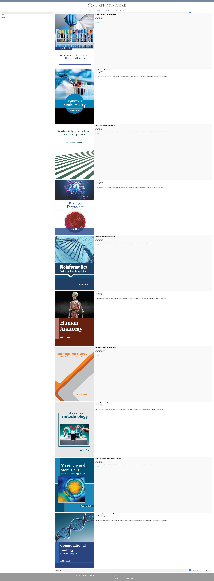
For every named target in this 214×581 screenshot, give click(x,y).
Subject (3, 14)
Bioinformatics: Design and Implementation (105, 236)
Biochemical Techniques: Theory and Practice (105, 14)
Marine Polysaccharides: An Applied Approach (105, 125)
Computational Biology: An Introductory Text (105, 513)
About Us (108, 10)
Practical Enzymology (100, 180)
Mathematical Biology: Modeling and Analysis (105, 347)
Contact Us (120, 10)
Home (89, 10)
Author (3, 17)
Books (98, 10)
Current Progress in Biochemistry (102, 69)
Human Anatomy (98, 291)
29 (206, 570)
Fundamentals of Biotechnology (102, 402)
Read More (97, 22)
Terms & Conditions (130, 578)
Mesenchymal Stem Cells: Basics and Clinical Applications (108, 458)
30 (209, 570)
